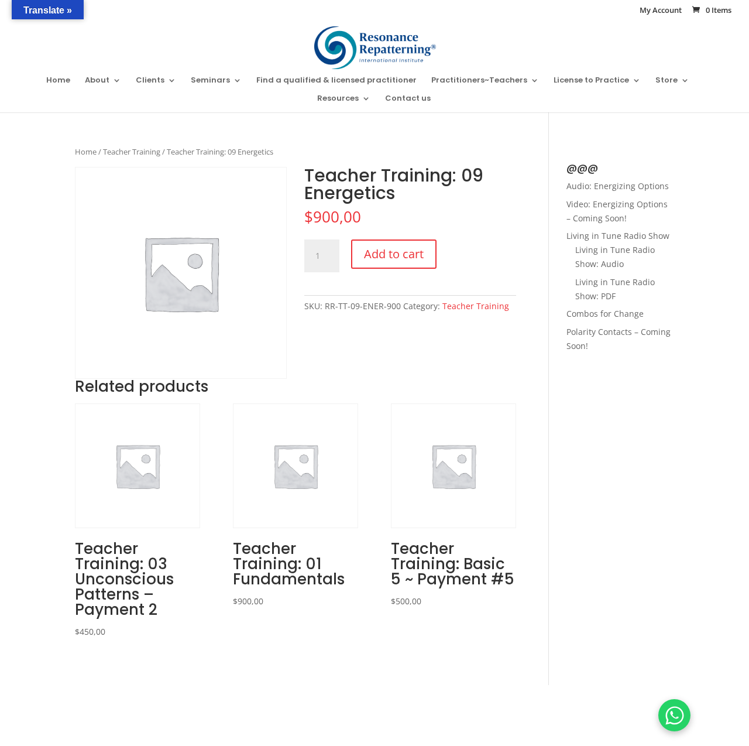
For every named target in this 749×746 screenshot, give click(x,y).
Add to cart (394, 254)
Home (58, 80)
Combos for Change (605, 313)
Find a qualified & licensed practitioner (336, 80)
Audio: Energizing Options (617, 185)
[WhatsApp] (674, 715)
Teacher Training (131, 151)
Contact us (408, 99)
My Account (661, 10)
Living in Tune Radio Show (617, 235)
